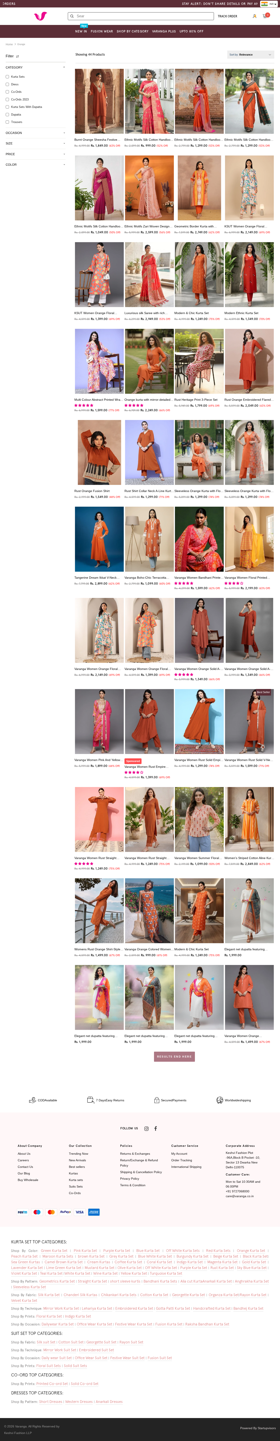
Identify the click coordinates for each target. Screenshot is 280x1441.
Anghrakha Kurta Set (252, 1281)
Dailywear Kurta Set (58, 1324)
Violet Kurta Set (24, 1273)
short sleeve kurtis (125, 1281)
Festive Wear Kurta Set (133, 1324)
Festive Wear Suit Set (127, 1358)
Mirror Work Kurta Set (61, 1308)
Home (9, 44)
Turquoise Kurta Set (166, 1273)
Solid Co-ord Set (84, 1383)
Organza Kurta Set (224, 1295)
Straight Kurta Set (92, 1281)
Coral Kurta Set (159, 1262)
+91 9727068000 (237, 1191)
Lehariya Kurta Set (97, 1308)
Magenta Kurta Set (222, 1262)
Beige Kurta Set (225, 1256)
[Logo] (40, 16)
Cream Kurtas (98, 1262)
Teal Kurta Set (51, 1273)
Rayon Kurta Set (253, 1295)
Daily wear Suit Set (57, 1358)
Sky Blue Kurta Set (252, 1267)
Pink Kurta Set (85, 1250)
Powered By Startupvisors (258, 1428)
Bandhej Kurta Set (248, 1308)
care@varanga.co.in (240, 1196)
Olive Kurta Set (129, 1267)
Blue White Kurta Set (155, 1256)
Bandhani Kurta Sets (160, 1281)
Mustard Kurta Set (99, 1267)
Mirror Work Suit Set (59, 1350)
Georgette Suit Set (101, 1342)
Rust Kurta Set (222, 1267)
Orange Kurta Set (251, 1250)
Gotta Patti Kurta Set (173, 1308)
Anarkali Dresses (109, 1401)
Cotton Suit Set (71, 1342)
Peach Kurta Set (24, 1256)
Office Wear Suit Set (91, 1358)
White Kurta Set (77, 1273)
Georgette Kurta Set (188, 1295)
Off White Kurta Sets (183, 1250)
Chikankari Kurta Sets (118, 1295)
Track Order (227, 16)
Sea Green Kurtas (25, 1262)
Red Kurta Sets (218, 1250)
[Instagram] (146, 1129)
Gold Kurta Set (254, 1262)
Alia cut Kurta (191, 1281)
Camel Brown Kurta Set (64, 1262)
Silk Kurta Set (49, 1295)
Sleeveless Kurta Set (29, 1287)
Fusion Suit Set (160, 1358)
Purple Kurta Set (116, 1250)
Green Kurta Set (54, 1250)
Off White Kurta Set (161, 1267)
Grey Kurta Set (121, 1256)
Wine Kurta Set (105, 1273)
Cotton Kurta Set (154, 1295)
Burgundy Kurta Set (192, 1256)
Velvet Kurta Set (24, 1300)
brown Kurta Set (91, 1256)
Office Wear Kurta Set (94, 1324)
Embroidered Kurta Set (134, 1308)
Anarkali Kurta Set (217, 1281)
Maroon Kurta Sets (57, 1256)
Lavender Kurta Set (27, 1267)
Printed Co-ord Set (52, 1383)
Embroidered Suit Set (96, 1350)
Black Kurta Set (255, 1256)
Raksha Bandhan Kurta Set (207, 1324)
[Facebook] (155, 1129)
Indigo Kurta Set (190, 1262)
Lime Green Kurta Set (63, 1267)
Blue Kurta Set (148, 1250)
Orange (21, 44)
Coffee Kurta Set (128, 1262)
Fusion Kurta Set (168, 1324)
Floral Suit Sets (48, 1366)
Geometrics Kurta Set (57, 1281)
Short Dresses (50, 1401)
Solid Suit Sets (75, 1366)
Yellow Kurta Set (134, 1273)
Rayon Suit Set (131, 1342)
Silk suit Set (46, 1342)
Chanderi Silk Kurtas (80, 1295)
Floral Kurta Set (49, 1316)
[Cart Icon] (264, 16)
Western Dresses (79, 1401)
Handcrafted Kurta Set (212, 1308)
